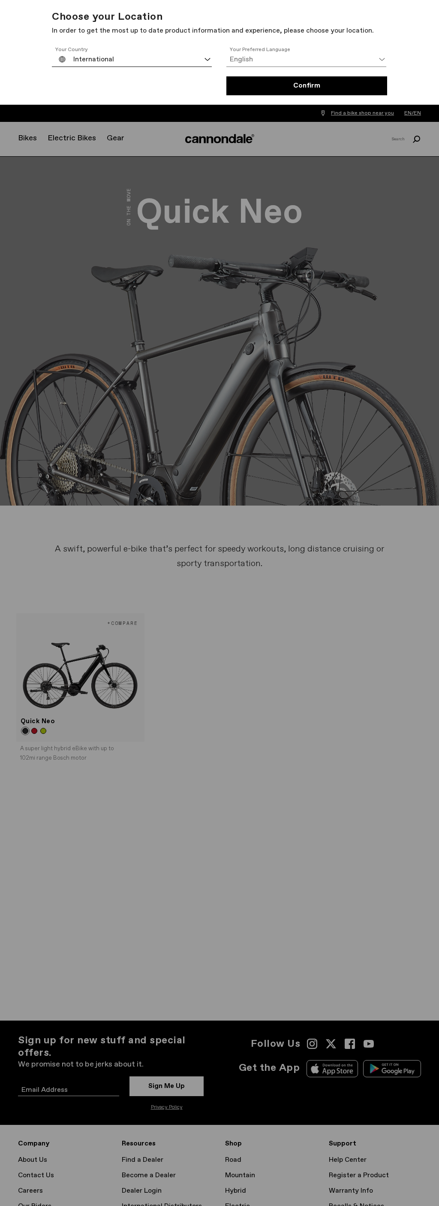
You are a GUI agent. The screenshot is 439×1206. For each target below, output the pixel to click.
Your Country (71, 49)
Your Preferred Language (260, 49)
